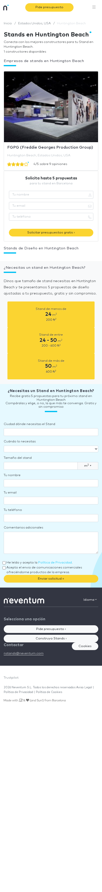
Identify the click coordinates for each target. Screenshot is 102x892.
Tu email (10, 492)
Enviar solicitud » (51, 578)
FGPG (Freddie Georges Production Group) (50, 147)
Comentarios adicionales (23, 527)
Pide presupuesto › (51, 629)
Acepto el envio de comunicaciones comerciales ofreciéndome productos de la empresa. (44, 570)
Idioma (89, 599)
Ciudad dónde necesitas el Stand (29, 424)
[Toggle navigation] (94, 7)
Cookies (85, 646)
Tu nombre (12, 475)
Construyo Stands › (51, 638)
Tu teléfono (13, 510)
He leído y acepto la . (39, 562)
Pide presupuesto (49, 7)
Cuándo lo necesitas (20, 441)
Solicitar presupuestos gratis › (51, 232)
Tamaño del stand (18, 458)
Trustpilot (11, 677)
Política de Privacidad (55, 562)
